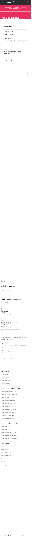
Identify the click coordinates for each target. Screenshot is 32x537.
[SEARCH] (25, 31)
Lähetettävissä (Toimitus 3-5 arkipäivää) (16, 41)
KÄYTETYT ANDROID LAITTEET (10, 388)
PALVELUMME (5, 371)
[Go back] (3, 13)
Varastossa (8, 38)
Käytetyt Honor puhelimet (8, 397)
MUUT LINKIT (5, 443)
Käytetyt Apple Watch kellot (9, 432)
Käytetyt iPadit (5, 429)
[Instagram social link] (5, 366)
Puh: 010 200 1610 (9, 352)
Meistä (3, 446)
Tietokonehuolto (5, 377)
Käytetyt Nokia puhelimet (8, 406)
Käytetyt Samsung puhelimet (9, 391)
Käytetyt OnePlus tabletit (8, 415)
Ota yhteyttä (4, 449)
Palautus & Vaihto (6, 455)
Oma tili (3, 461)
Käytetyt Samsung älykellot (8, 418)
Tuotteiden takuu (6, 452)
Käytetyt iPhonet (5, 426)
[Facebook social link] (2, 366)
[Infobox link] (15, 285)
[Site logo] (19, 2)
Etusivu (6, 49)
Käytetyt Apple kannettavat (8, 435)
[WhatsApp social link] (8, 366)
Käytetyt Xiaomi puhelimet (8, 400)
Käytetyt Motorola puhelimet (9, 403)
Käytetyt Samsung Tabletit (8, 412)
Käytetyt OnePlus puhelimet (9, 394)
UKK (2, 458)
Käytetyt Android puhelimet (8, 409)
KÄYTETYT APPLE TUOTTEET (10, 423)
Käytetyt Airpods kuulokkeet (9, 438)
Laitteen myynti (5, 383)
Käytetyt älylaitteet (6, 380)
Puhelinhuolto (5, 374)
